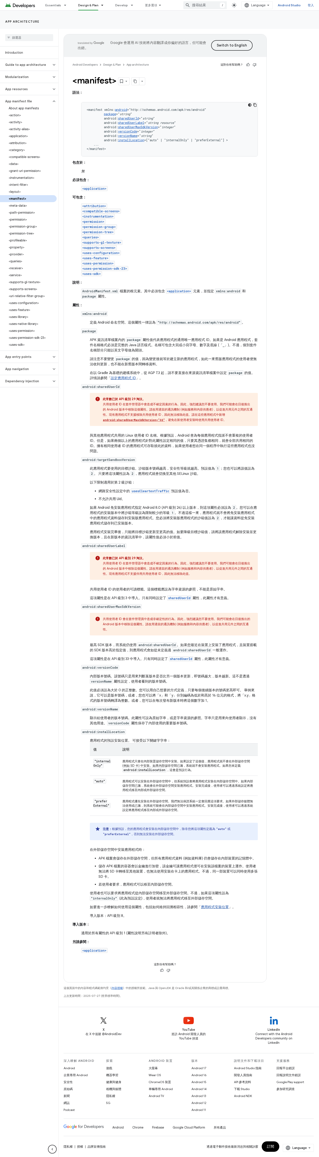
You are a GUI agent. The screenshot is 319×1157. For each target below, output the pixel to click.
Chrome (137, 1127)
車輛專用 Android (161, 1089)
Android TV (156, 1096)
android (121, 110)
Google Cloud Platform (189, 1127)
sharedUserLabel (131, 123)
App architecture (22, 21)
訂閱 (270, 1146)
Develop (121, 5)
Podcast (69, 1110)
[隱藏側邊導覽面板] (52, 1149)
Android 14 (199, 1089)
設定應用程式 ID (123, 378)
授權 (80, 1146)
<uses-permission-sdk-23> (104, 268)
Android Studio (289, 5)
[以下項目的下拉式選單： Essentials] (67, 5)
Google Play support (290, 1082)
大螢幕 (153, 1068)
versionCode (127, 131)
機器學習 (112, 1075)
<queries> (90, 237)
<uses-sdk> (91, 274)
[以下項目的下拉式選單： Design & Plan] (104, 5)
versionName (127, 136)
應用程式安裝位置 (215, 907)
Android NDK (243, 1096)
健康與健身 (113, 1082)
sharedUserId (128, 118)
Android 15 (198, 1082)
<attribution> (94, 206)
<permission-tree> (98, 232)
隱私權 (110, 1096)
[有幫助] (248, 65)
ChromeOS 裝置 (160, 1082)
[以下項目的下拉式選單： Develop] (134, 5)
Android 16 (199, 1075)
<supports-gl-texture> (101, 242)
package (110, 114)
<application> (94, 188)
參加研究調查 (285, 1089)
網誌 (67, 1103)
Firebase (158, 1127)
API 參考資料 (242, 1082)
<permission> (93, 221)
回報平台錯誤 (285, 1068)
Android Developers (85, 64)
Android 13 (198, 1096)
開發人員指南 (243, 1075)
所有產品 (220, 1127)
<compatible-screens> (101, 211)
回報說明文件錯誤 (288, 1075)
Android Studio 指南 (247, 1068)
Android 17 (198, 1068)
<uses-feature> (95, 258)
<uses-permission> (98, 263)
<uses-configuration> (101, 253)
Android (69, 1068)
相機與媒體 (113, 1089)
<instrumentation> (98, 216)
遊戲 (109, 1068)
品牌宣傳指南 (96, 1146)
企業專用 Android (76, 1075)
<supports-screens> (99, 248)
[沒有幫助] (254, 65)
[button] (25, 64)
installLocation (131, 140)
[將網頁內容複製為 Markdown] (135, 81)
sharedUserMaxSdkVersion (138, 127)
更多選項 (151, 5)
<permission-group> (99, 227)
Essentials (53, 5)
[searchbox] (29, 37)
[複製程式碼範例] (255, 105)
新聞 (67, 1096)
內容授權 (117, 988)
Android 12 (198, 1103)
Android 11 (198, 1110)
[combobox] (205, 5)
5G (108, 1103)
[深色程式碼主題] (249, 105)
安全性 (68, 1082)
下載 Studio (242, 1089)
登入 (311, 5)
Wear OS (155, 1075)
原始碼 (68, 1089)
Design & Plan (88, 5)
